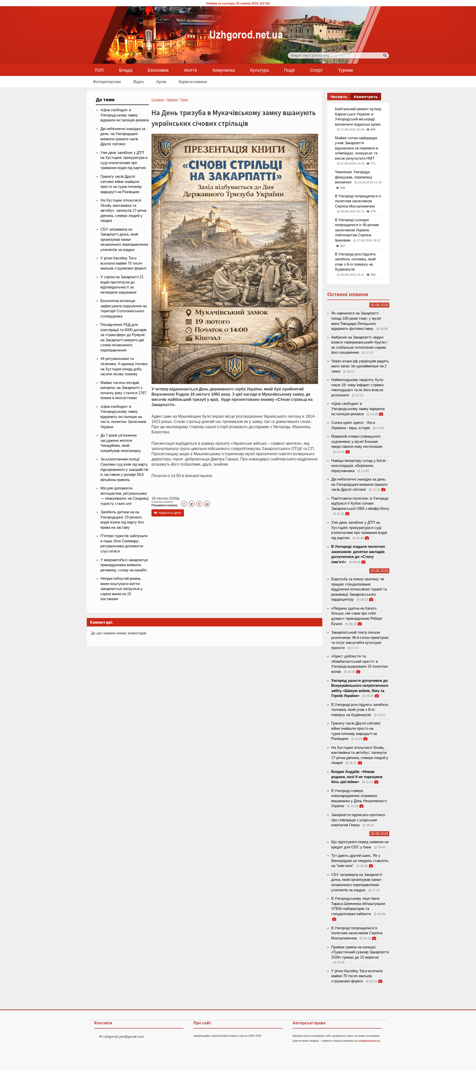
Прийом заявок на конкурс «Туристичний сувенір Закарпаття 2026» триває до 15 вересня (360, 952)
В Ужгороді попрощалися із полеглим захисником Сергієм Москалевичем (358, 201)
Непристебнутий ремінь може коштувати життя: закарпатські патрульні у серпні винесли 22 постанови (121, 589)
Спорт (316, 70)
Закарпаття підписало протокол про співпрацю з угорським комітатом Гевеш (358, 820)
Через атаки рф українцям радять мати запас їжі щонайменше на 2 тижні (360, 366)
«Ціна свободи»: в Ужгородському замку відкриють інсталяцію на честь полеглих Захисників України (123, 417)
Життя (190, 70)
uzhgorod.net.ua (369, 1040)
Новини (172, 100)
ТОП (99, 70)
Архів (161, 82)
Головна (157, 100)
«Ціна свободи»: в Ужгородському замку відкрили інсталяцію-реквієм (124, 115)
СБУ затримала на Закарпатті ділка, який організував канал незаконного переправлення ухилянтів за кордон (124, 239)
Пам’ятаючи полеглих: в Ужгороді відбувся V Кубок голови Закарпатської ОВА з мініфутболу (360, 503)
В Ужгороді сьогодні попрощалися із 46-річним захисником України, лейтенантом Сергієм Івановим (357, 230)
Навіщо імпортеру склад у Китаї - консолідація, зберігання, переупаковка (359, 466)
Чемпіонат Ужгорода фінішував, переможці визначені (353, 177)
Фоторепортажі (107, 82)
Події (289, 70)
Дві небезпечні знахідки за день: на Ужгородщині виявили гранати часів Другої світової (359, 484)
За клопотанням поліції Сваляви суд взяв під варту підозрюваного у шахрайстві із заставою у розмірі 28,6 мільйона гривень (124, 469)
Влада (125, 70)
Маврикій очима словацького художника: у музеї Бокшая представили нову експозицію (356, 441)
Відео (138, 82)
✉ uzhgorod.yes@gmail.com (121, 1036)
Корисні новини (193, 82)
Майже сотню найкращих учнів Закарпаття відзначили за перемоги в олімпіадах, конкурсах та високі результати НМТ (356, 148)
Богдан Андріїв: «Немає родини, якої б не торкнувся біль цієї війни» (357, 777)
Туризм (345, 70)
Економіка (158, 70)
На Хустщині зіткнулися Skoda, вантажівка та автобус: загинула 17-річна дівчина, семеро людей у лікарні (123, 210)
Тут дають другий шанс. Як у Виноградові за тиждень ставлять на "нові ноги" (359, 861)
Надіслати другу (167, 513)
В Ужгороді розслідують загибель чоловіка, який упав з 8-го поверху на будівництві (359, 710)
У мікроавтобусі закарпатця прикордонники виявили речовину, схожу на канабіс (124, 565)
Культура (259, 70)
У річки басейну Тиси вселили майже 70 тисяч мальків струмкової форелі (123, 263)
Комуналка (223, 70)
